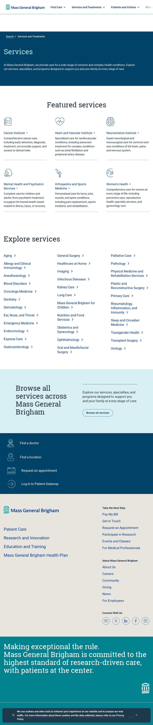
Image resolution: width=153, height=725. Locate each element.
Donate (124, 7)
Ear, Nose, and (19, 315)
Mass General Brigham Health (36, 555)
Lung (64, 295)
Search (10, 36)
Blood (15, 283)
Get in (111, 521)
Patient (15, 529)
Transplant (124, 340)
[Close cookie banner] (136, 715)
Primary (120, 296)
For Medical (121, 548)
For (113, 601)
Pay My (110, 514)
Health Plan (11, 7)
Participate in (119, 534)
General (68, 255)
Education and (25, 546)
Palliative (121, 255)
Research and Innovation (37, 7)
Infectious (71, 279)
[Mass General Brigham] (31, 512)
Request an (120, 528)
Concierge (18, 291)
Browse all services (97, 412)
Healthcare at (72, 263)
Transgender (125, 332)
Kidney (65, 287)
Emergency (19, 323)
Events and (116, 541)
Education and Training (65, 7)
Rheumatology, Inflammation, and (124, 308)
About (108, 567)
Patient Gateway (105, 7)
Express (13, 339)
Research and (26, 537)
